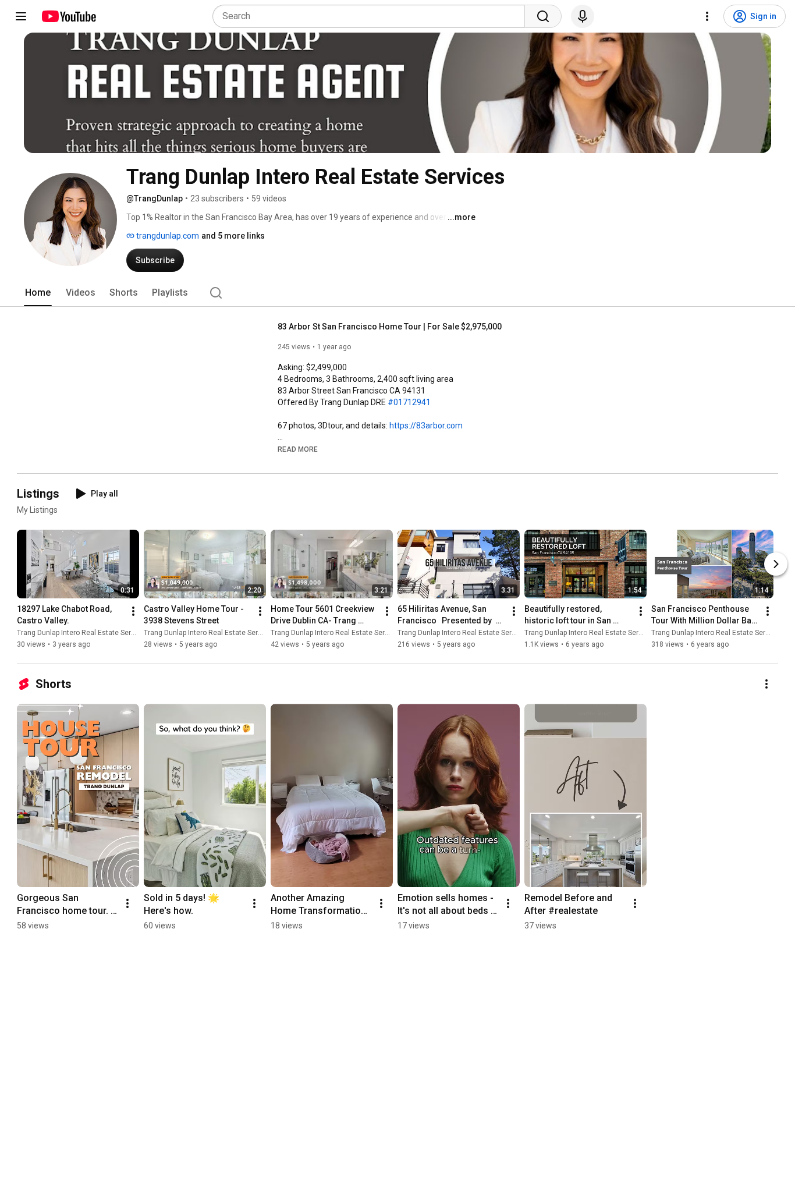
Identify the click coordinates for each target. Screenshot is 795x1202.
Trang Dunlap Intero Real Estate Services (82, 633)
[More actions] (133, 611)
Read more (298, 449)
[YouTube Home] (68, 16)
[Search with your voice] (582, 16)
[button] (298, 449)
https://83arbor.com (426, 425)
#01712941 (409, 402)
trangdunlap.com (166, 235)
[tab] (38, 293)
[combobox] (372, 16)
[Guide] (21, 16)
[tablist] (397, 293)
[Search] (543, 16)
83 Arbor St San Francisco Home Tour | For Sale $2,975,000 (390, 326)
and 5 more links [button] (233, 235)
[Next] (775, 564)
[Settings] (707, 16)
